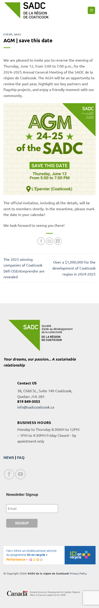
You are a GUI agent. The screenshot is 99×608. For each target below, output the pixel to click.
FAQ (21, 457)
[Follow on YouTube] (20, 474)
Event (7, 34)
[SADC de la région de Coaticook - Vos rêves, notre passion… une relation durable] (26, 10)
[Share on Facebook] (41, 241)
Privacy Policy (78, 573)
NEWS (8, 457)
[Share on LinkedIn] (58, 241)
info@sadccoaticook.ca (35, 407)
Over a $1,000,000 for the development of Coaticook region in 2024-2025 (74, 268)
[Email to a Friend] (49, 241)
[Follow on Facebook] (9, 474)
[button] (91, 10)
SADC (17, 34)
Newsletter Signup (22, 495)
